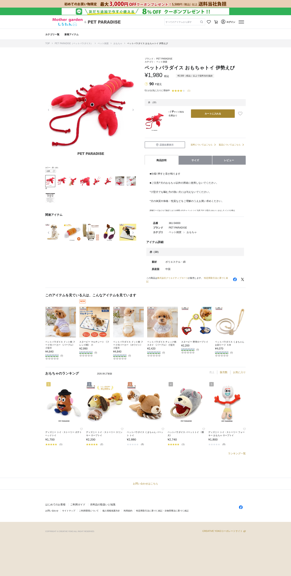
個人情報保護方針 (111, 510)
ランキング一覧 (237, 453)
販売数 (224, 372)
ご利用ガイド (77, 504)
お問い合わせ (51, 510)
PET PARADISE (164, 58)
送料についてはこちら (202, 144)
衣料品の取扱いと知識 (102, 504)
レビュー (229, 160)
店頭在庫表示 (166, 144)
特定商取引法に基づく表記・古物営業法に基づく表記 (162, 510)
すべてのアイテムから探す (179, 22)
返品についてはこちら (230, 144)
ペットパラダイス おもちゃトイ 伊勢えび (147, 43)
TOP (47, 43)
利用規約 (128, 510)
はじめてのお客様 (55, 504)
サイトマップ (68, 510)
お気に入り (239, 372)
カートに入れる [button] (213, 113)
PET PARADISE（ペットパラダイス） (74, 43)
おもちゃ (118, 43)
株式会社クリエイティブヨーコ (172, 278)
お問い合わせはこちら (145, 483)
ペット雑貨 (103, 43)
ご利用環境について (89, 510)
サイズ (195, 160)
